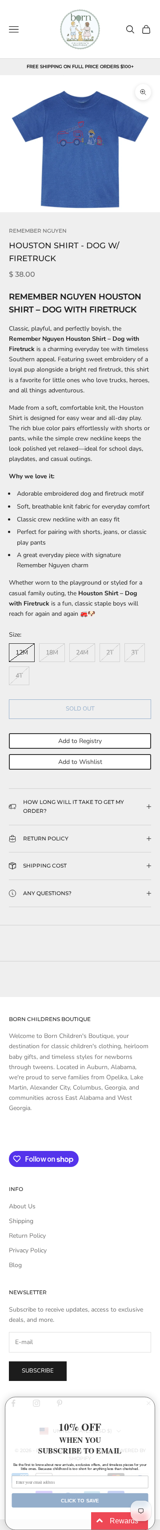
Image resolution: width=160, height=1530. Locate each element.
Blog (15, 1265)
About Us (22, 1206)
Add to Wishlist (80, 762)
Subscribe (38, 1371)
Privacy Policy (28, 1250)
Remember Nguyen (38, 230)
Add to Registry (80, 741)
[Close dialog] (148, 1403)
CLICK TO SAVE (80, 1500)
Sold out (80, 709)
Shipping (21, 1221)
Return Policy (27, 1235)
